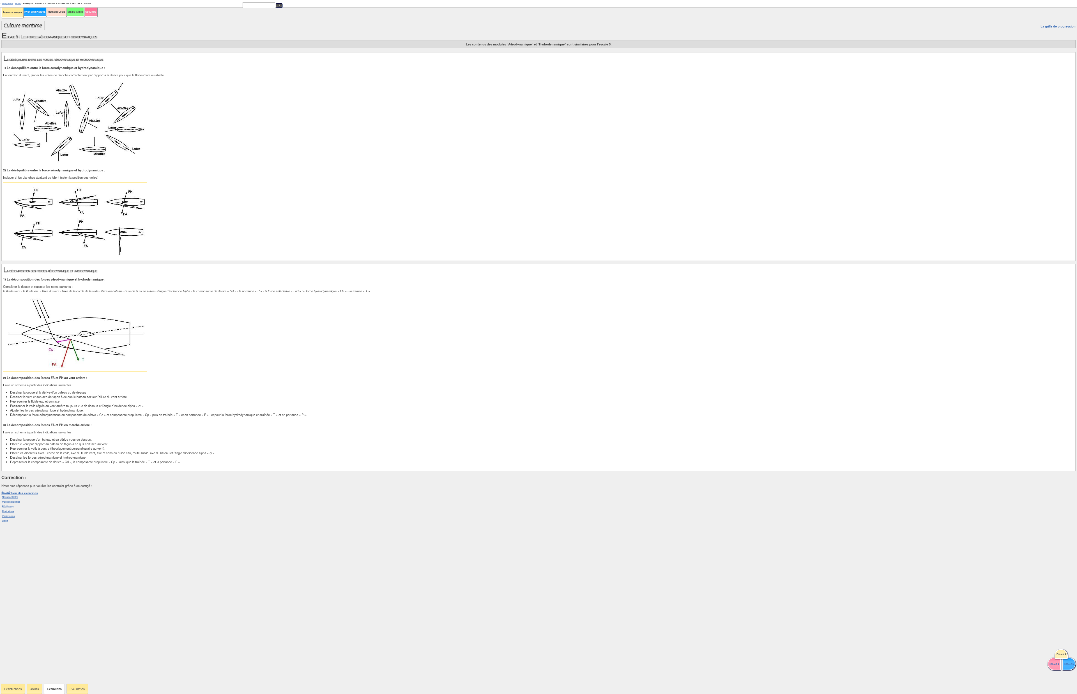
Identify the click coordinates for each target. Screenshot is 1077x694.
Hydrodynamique (34, 11)
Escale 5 (18, 3)
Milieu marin (75, 11)
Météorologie (56, 11)
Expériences (13, 689)
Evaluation (77, 689)
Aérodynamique (12, 12)
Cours (34, 689)
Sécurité (90, 11)
